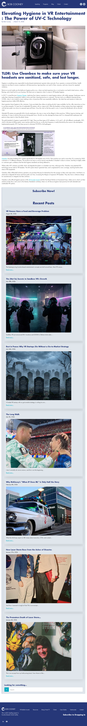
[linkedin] (81, 4)
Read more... (10, 270)
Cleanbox (4, 158)
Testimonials (73, 709)
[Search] (6, 689)
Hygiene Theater (21, 95)
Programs (45, 4)
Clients (59, 4)
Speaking (37, 4)
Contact (66, 4)
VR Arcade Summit (34, 180)
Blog (52, 4)
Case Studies (63, 709)
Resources (35, 709)
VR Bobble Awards (25, 709)
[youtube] (84, 4)
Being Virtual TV (46, 709)
